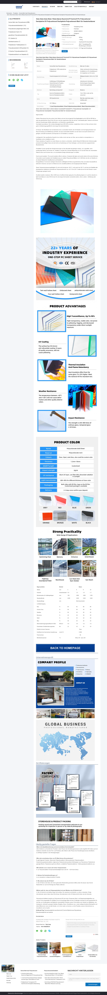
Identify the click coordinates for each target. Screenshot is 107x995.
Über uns (60, 6)
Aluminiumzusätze (13, 41)
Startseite (36, 6)
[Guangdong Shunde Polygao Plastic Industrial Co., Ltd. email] (10, 80)
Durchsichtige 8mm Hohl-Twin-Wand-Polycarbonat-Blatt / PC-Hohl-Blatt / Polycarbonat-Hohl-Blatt (54, 974)
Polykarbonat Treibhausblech (16, 45)
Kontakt (91, 6)
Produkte (45, 6)
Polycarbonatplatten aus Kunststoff (53, 910)
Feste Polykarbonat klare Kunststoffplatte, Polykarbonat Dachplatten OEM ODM (80, 955)
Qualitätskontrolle (80, 6)
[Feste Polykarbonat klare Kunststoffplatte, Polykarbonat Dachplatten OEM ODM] (79, 947)
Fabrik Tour (68, 6)
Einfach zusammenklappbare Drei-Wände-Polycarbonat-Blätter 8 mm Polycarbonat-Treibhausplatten (55, 955)
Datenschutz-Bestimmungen (15, 993)
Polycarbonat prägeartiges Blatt (17, 28)
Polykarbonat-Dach (13, 32)
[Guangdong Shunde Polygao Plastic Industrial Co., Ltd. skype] (23, 80)
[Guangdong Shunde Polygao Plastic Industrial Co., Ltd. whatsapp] (15, 80)
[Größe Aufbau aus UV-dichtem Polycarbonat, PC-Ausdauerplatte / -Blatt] (92, 947)
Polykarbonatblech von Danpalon (17, 54)
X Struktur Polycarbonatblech (16, 51)
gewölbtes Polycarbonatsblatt (17, 35)
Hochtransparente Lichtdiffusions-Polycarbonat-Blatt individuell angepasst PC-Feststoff (67, 955)
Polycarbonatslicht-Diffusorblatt (17, 48)
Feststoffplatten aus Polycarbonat (72, 910)
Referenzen (87, 1)
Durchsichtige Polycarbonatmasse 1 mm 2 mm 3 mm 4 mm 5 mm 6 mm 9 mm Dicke (42, 955)
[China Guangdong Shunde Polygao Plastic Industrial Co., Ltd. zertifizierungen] (13, 65)
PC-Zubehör (11, 38)
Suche (79, 1)
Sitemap (9, 982)
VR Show (52, 6)
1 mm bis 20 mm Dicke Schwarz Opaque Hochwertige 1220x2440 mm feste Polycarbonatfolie (31, 978)
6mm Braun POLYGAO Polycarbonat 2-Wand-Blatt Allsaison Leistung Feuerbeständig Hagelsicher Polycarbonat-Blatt (54, 983)
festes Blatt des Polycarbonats (27, 13)
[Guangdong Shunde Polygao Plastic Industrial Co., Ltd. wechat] (19, 80)
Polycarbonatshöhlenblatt (15, 25)
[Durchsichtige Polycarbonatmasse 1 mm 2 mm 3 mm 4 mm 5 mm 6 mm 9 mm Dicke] (42, 947)
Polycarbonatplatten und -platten (44, 912)
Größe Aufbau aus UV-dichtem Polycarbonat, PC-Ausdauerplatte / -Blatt (92, 955)
